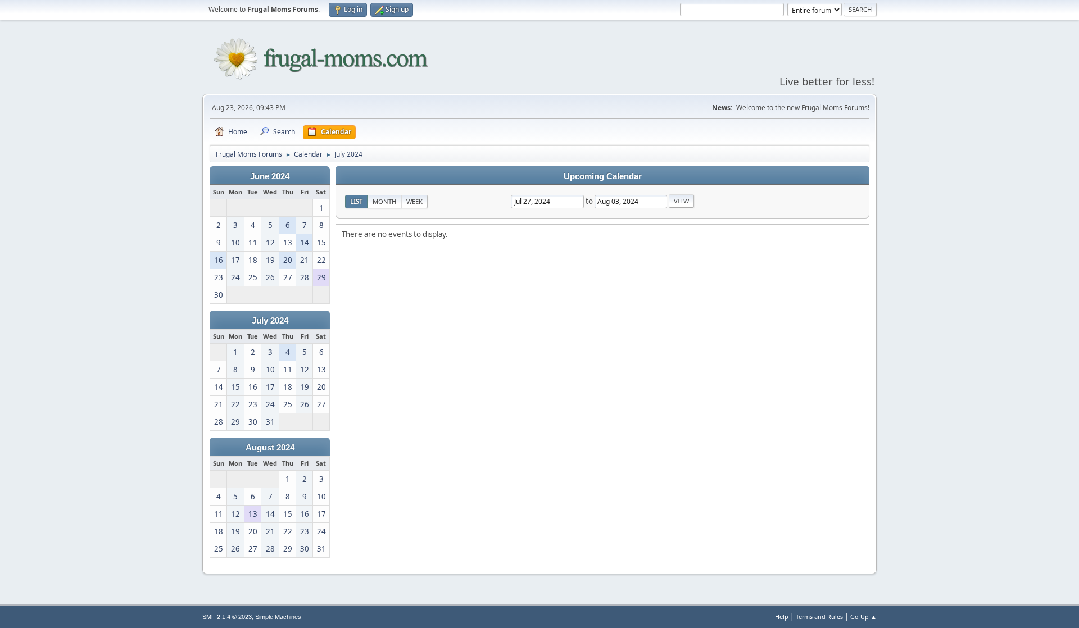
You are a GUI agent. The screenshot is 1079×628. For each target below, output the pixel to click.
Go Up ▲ (863, 616)
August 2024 (270, 447)
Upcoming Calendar (603, 176)
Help (781, 616)
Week (414, 201)
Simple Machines (278, 616)
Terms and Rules (819, 616)
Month (384, 201)
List (356, 201)
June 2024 (269, 176)
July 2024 (270, 320)
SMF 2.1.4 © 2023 (227, 616)
